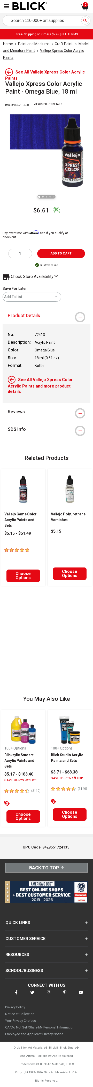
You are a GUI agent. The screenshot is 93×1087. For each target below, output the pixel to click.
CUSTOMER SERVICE (25, 938)
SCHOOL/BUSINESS (24, 970)
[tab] (46, 315)
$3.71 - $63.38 (64, 772)
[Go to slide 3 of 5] (46, 197)
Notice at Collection (19, 1014)
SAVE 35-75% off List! (67, 778)
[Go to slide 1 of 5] (39, 197)
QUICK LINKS (17, 922)
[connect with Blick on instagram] (48, 995)
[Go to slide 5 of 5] (54, 197)
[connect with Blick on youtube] (81, 995)
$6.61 (41, 210)
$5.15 (56, 531)
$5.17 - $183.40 (18, 774)
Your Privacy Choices (20, 1021)
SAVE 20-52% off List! (20, 780)
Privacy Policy (15, 1007)
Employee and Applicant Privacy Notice (34, 1034)
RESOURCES (17, 954)
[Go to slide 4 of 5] (50, 197)
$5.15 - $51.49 (17, 533)
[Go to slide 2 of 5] (43, 197)
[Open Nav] (6, 6)
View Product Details (48, 104)
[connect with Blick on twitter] (32, 995)
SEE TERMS (69, 34)
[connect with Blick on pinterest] (65, 995)
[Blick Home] (29, 6)
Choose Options (23, 575)
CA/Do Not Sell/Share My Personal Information (39, 1027)
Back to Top (44, 867)
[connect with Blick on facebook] (16, 995)
